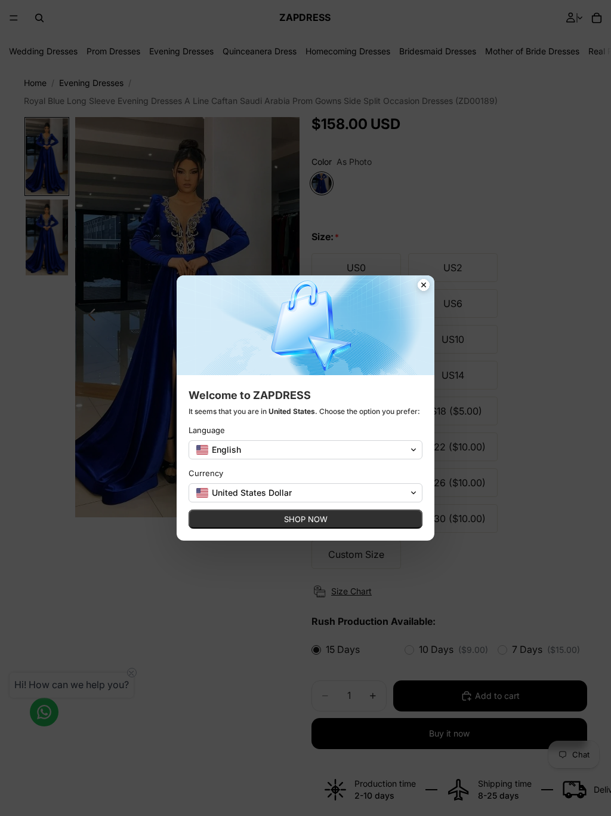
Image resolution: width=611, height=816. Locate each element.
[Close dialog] (423, 286)
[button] (305, 449)
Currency (206, 473)
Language (207, 430)
